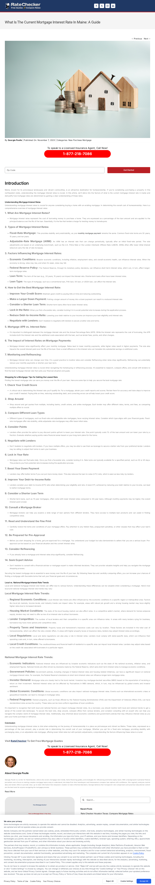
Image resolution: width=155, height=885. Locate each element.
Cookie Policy (138, 853)
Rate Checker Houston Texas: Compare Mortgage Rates (107, 813)
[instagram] (107, 6)
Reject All (109, 881)
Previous (138, 38)
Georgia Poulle (15, 140)
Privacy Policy (9, 881)
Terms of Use (22, 881)
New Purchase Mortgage (80, 140)
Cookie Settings (126, 881)
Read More (10, 791)
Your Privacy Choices (51, 881)
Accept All (144, 881)
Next (146, 38)
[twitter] (102, 6)
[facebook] (96, 6)
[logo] (23, 3)
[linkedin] (113, 6)
